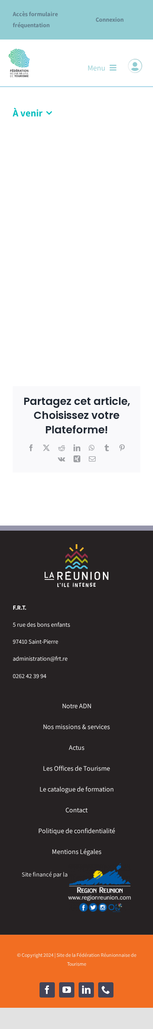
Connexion (110, 19)
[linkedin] (86, 990)
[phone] (105, 990)
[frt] (19, 51)
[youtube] (66, 990)
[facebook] (47, 990)
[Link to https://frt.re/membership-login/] (135, 66)
